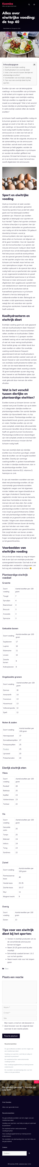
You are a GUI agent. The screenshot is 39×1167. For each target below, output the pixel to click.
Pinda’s (6, 749)
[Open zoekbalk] (29, 4)
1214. (29, 1164)
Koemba (7, 3)
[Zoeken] (29, 1153)
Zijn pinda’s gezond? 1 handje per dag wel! (19, 1088)
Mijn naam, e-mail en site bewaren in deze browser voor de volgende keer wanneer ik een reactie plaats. (19, 1026)
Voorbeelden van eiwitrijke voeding (18, 78)
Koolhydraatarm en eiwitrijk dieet (17, 70)
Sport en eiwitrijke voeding (15, 67)
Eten (7, 969)
